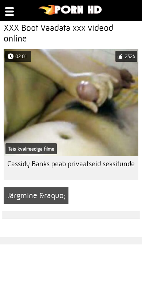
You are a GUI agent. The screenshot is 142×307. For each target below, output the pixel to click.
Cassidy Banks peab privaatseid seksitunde (71, 164)
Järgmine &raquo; (36, 195)
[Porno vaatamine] (70, 13)
